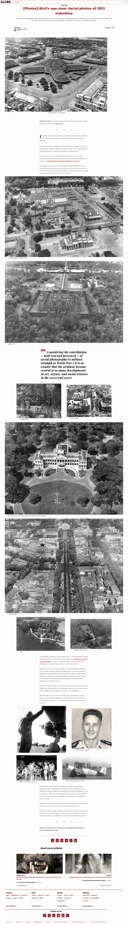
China (7, 895)
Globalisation (15, 895)
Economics (86, 895)
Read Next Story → (106, 886)
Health (47, 895)
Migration (34, 898)
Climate (59, 895)
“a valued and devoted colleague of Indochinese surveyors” (63, 161)
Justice (15, 898)
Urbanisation (61, 900)
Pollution (60, 898)
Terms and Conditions (61, 922)
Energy (66, 895)
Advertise (19, 922)
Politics (21, 898)
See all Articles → (11, 906)
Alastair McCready (22, 29)
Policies (47, 922)
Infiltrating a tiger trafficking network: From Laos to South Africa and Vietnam (38, 877)
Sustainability (95, 898)
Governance (24, 895)
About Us (9, 922)
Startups (85, 900)
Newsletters (37, 922)
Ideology (8, 898)
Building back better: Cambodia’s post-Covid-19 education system (90, 876)
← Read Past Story (21, 886)
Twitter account (59, 123)
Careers (27, 922)
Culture (34, 895)
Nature (71, 895)
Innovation (94, 895)
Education (41, 895)
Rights (41, 898)
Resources (67, 898)
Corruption (86, 898)
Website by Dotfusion (78, 922)
